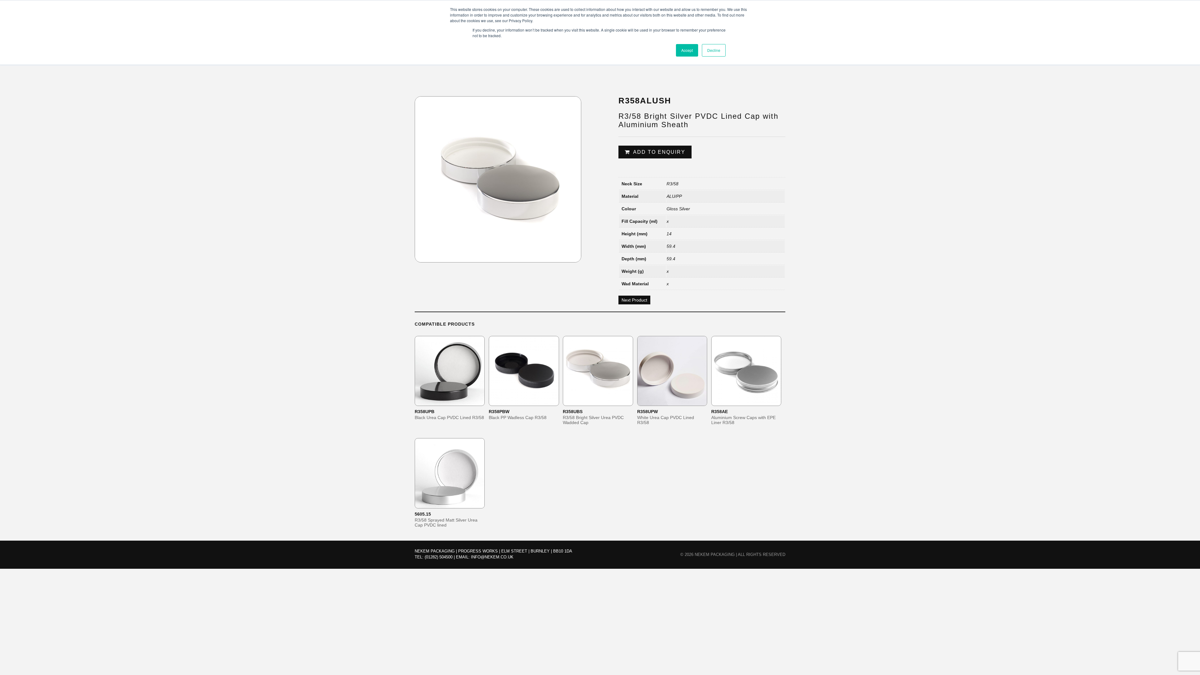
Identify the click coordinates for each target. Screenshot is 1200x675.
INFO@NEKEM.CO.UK (492, 557)
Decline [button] (713, 50)
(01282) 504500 (438, 557)
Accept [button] (687, 50)
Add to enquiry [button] (454, 400)
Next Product (634, 300)
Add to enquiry (659, 152)
